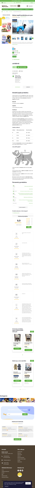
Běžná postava (27, 186)
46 (28, 383)
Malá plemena (26, 197)
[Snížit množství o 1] (16, 67)
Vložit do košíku (22, 67)
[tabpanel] (17, 343)
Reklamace (19, 453)
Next (33, 331)
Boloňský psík (23, 193)
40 (17, 383)
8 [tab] (25, 389)
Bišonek (19, 193)
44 (18, 383)
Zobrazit (17, 380)
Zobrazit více (17, 439)
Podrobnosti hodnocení (23, 16)
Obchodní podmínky (21, 457)
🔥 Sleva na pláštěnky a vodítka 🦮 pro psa (17, 0)
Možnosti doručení (16, 59)
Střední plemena (30, 197)
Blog (2, 474)
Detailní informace (14, 44)
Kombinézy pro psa (16, 212)
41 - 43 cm (31, 191)
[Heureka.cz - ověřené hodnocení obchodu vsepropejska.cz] (6, 18)
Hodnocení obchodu (17, 421)
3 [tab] (21, 389)
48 (19, 383)
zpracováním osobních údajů (22, 416)
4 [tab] (22, 389)
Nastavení (6, 486)
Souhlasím (28, 483)
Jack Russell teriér (27, 193)
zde (15, 484)
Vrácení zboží (20, 454)
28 (13, 383)
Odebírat (25, 414)
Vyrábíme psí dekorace (5, 471)
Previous (31, 331)
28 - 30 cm (21, 191)
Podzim (30, 203)
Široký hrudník (31, 186)
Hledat (19, 6)
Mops (32, 194)
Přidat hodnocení (29, 227)
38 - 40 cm (28, 191)
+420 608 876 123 (6, 456)
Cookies (19, 460)
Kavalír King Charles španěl (24, 194)
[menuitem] (5, 9)
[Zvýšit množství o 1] (16, 66)
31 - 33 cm (25, 191)
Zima (32, 203)
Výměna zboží (20, 451)
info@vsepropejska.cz (7, 460)
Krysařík (30, 194)
